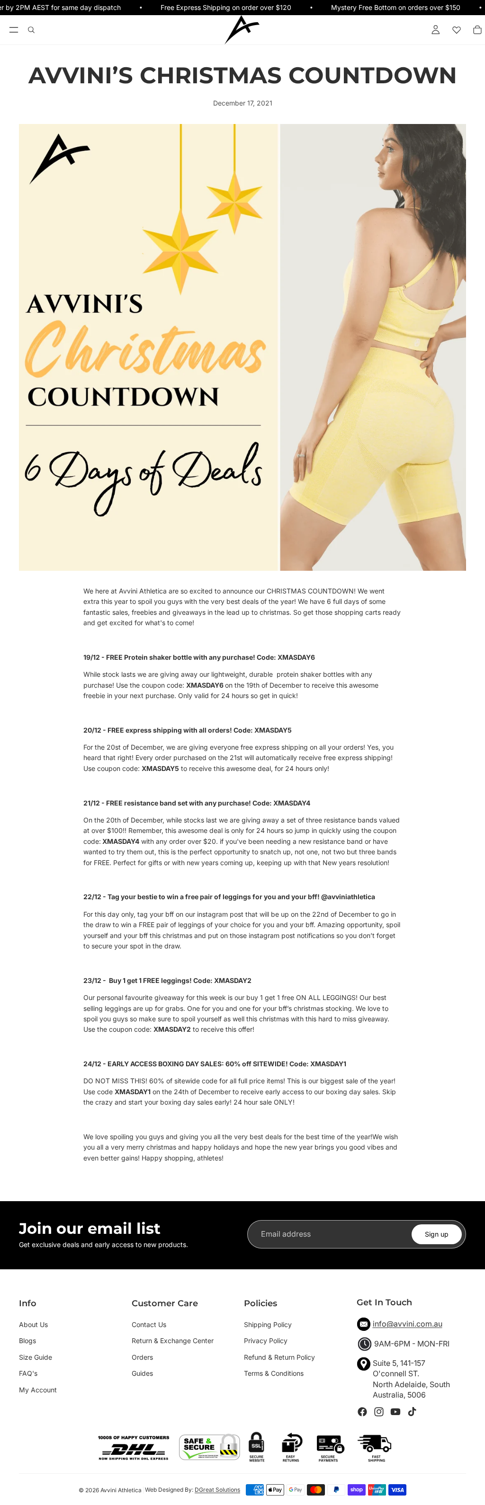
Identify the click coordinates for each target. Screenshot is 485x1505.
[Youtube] (395, 1411)
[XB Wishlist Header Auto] (456, 29)
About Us (33, 1324)
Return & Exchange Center (173, 1341)
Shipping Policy (268, 1324)
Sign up (437, 1234)
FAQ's (28, 1373)
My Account (38, 1390)
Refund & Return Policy (279, 1357)
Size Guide (35, 1357)
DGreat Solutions (217, 1489)
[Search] (31, 29)
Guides (142, 1373)
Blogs (27, 1341)
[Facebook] (362, 1411)
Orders (142, 1357)
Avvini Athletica (121, 1490)
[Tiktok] (412, 1411)
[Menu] (13, 30)
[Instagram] (379, 1411)
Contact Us (149, 1324)
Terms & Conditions (274, 1373)
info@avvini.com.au (407, 1323)
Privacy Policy (265, 1341)
